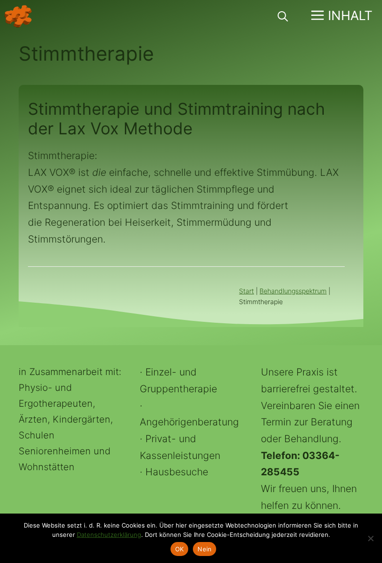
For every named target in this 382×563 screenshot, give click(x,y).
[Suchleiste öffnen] (283, 16)
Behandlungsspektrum (293, 291)
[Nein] (370, 538)
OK (179, 549)
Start (246, 291)
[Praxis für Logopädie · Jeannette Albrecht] (18, 16)
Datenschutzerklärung (109, 534)
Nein (204, 549)
